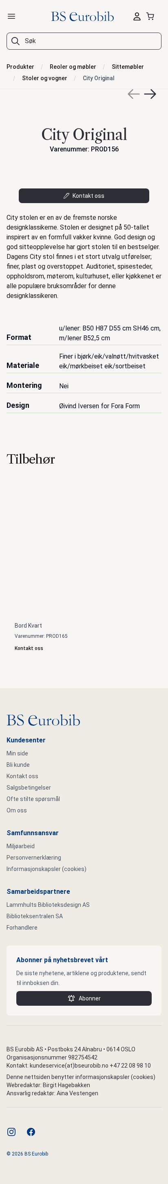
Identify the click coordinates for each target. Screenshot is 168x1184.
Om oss (17, 810)
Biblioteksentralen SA (35, 916)
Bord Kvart (28, 625)
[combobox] (84, 41)
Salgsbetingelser (29, 787)
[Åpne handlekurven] (151, 16)
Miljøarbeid (21, 846)
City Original (99, 78)
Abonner (90, 998)
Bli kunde (18, 765)
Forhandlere (22, 927)
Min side (17, 753)
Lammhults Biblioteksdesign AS (48, 905)
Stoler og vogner (44, 78)
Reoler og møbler (73, 66)
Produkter (20, 66)
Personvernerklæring (34, 857)
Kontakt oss (88, 196)
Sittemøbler (128, 66)
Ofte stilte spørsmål (33, 799)
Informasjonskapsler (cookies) (46, 869)
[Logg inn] (137, 16)
